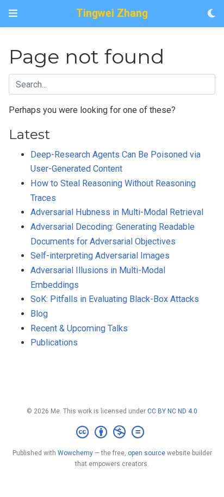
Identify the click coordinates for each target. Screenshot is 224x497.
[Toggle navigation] (13, 13)
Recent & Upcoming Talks (79, 328)
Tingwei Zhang (112, 13)
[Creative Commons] (112, 432)
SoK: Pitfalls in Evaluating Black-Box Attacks (114, 299)
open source (146, 453)
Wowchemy (75, 453)
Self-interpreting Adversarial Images (100, 255)
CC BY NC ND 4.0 (172, 411)
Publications (54, 342)
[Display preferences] (211, 14)
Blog (39, 314)
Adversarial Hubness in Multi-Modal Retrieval (116, 212)
